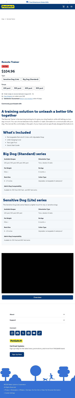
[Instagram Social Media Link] (12, 333)
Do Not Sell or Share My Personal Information (46, 390)
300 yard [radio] (17, 88)
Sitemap (28, 390)
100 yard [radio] (6, 88)
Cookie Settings (10, 393)
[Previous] (7, 2)
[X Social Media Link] (23, 333)
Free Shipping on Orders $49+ (39, 2)
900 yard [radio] (39, 88)
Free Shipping (8, 96)
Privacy (7, 390)
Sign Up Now (17, 354)
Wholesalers (14, 390)
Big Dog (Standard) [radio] (30, 79)
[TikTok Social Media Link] (39, 333)
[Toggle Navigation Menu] (71, 7)
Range (4, 84)
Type (3, 76)
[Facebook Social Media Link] (17, 333)
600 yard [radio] (28, 88)
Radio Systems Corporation (17, 384)
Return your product (26, 98)
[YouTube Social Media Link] (34, 333)
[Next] (68, 2)
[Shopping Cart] (64, 7)
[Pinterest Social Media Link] (28, 333)
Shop (3, 19)
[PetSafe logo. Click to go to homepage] (8, 6)
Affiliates (21, 390)
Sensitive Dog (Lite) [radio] (11, 79)
